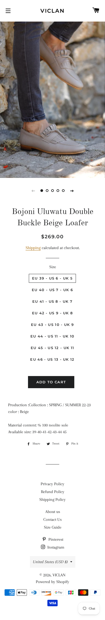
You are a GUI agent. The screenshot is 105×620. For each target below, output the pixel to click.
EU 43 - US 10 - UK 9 (52, 324)
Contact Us (52, 519)
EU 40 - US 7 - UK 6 (52, 290)
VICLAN (52, 11)
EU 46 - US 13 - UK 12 (52, 359)
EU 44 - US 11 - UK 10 (52, 336)
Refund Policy (52, 491)
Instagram (55, 547)
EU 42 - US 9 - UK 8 (52, 313)
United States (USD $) (50, 561)
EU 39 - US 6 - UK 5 (52, 278)
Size (52, 266)
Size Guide (52, 527)
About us (52, 511)
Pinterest (55, 539)
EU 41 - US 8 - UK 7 (52, 301)
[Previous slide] (33, 191)
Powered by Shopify (52, 581)
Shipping (33, 247)
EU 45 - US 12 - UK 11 (52, 348)
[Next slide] (72, 191)
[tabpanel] (52, 99)
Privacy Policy (52, 483)
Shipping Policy (52, 499)
